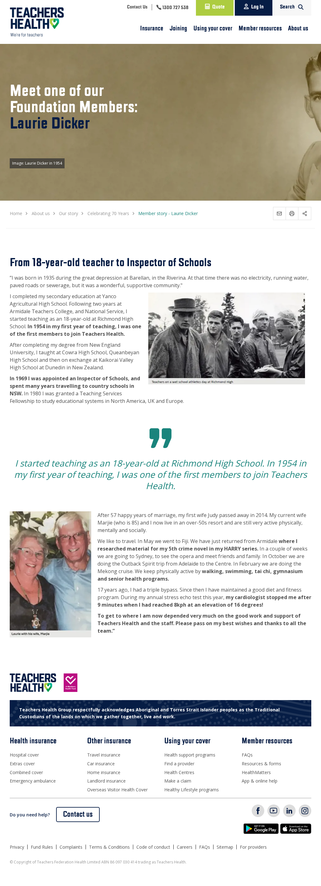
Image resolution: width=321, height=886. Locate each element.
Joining (178, 28)
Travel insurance (103, 755)
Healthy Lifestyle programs (191, 790)
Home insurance (103, 772)
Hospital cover (24, 755)
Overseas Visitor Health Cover (117, 790)
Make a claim (177, 781)
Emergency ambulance (33, 781)
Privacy (17, 847)
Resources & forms (261, 764)
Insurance (151, 28)
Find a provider (179, 764)
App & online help (259, 781)
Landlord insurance (106, 781)
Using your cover (212, 28)
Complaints (71, 847)
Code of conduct (153, 847)
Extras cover (22, 764)
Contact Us (137, 7)
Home (16, 213)
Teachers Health (37, 22)
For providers (253, 847)
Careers (184, 847)
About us (298, 28)
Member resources (260, 28)
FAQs (247, 755)
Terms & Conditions (109, 847)
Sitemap (225, 847)
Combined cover (26, 772)
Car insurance (101, 764)
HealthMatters (256, 772)
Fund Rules (42, 847)
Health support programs (189, 755)
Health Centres (179, 772)
